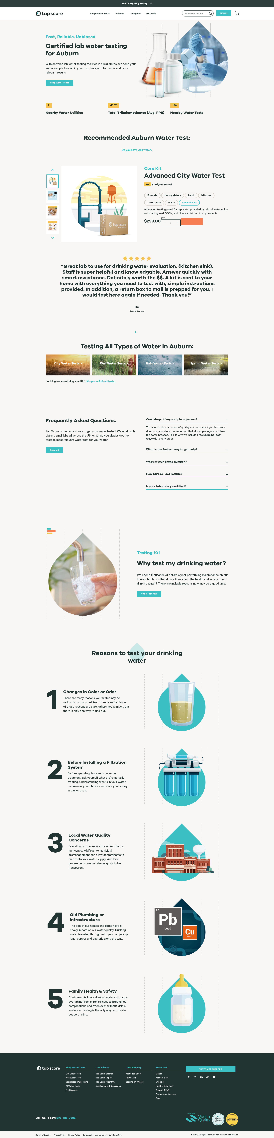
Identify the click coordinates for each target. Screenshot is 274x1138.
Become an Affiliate (134, 1082)
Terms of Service (43, 1135)
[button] (186, 186)
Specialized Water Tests (77, 1082)
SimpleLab (233, 1134)
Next (52, 236)
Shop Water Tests (59, 82)
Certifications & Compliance (108, 1086)
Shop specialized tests (100, 381)
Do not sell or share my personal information (102, 1135)
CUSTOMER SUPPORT (210, 1069)
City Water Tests (73, 1073)
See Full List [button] (189, 202)
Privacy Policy (60, 1135)
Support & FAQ (162, 1090)
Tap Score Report (104, 1077)
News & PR (131, 1077)
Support (54, 450)
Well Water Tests (73, 1077)
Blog (158, 1098)
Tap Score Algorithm (105, 1082)
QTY (163, 218)
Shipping (160, 1082)
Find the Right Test (164, 1086)
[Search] (210, 13)
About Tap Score (133, 1073)
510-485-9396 (66, 1118)
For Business (71, 1090)
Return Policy (74, 1135)
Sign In (159, 1073)
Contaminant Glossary (166, 1094)
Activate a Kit (162, 1077)
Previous (52, 170)
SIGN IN (223, 13)
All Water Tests (73, 1086)
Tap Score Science (104, 1073)
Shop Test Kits (149, 593)
